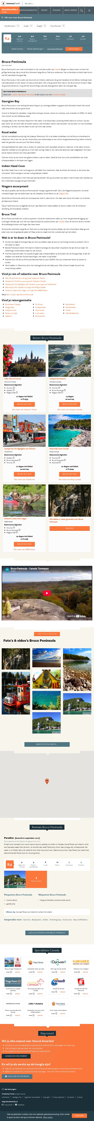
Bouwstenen (40, 316)
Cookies (79, 1097)
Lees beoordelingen (55, 48)
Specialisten (70, 304)
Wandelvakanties (72, 313)
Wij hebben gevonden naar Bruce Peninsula (66, 520)
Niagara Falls (64, 193)
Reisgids (39, 26)
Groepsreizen (40, 307)
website (17, 972)
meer (8, 972)
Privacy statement (58, 1097)
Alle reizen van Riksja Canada (70, 479)
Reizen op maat (11, 313)
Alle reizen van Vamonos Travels (24, 409)
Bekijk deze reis (24, 404)
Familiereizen (71, 307)
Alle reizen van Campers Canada (69, 409)
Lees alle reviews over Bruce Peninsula (47, 932)
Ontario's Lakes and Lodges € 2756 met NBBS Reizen (26, 290)
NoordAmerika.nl (9, 26)
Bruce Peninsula (56, 26)
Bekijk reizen (74, 49)
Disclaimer (70, 1097)
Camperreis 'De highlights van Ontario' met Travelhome (30, 284)
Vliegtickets (9, 307)
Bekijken (69, 528)
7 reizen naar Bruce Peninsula (22, 94)
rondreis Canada (59, 94)
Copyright (46, 1097)
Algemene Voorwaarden (32, 1097)
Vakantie (8, 316)
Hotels (68, 310)
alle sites (28, 3)
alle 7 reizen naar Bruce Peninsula (20, 294)
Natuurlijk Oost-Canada (59, 448)
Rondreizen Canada (12, 304)
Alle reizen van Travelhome (24, 479)
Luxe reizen (39, 313)
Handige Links (16, 1097)
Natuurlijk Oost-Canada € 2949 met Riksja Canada (25, 287)
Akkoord (79, 1115)
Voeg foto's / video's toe (47, 634)
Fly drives (39, 304)
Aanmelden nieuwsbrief (16, 1056)
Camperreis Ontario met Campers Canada (25, 281)
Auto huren (39, 310)
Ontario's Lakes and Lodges (15, 518)
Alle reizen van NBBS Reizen (24, 549)
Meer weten (48, 1117)
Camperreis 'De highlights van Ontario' (20, 448)
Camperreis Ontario (58, 378)
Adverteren (5, 1097)
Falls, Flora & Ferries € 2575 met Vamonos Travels (25, 278)
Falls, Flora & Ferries (12, 378)
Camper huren (10, 310)
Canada (26, 26)
